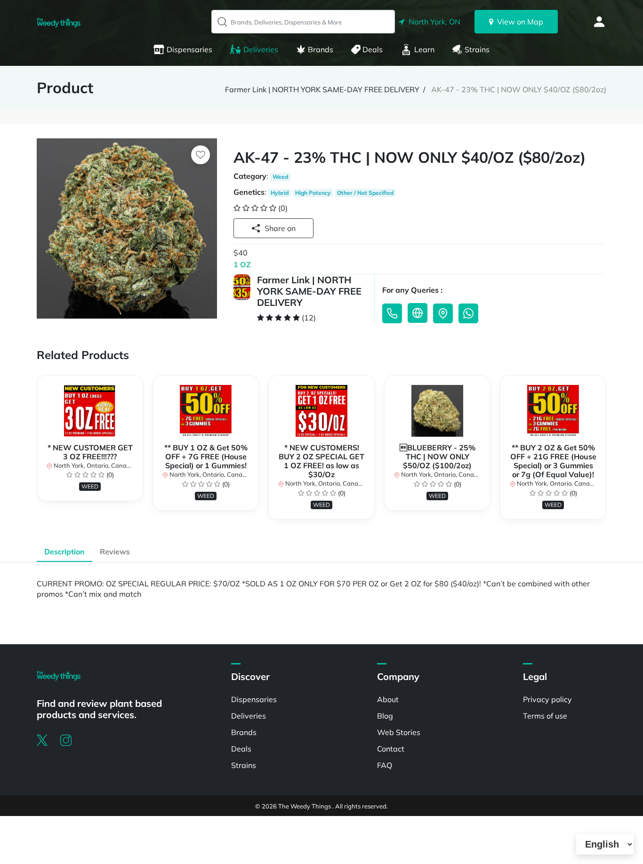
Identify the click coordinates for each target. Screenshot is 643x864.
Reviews (115, 551)
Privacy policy (547, 699)
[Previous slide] (36, 452)
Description (64, 551)
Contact (390, 748)
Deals (372, 49)
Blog (385, 715)
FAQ (384, 765)
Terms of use (545, 715)
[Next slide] (606, 452)
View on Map (518, 21)
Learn (424, 49)
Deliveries (260, 49)
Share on (280, 228)
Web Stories (398, 732)
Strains (477, 49)
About (388, 699)
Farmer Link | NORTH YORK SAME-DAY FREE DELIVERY (322, 89)
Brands (320, 49)
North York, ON (432, 21)
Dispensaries (189, 49)
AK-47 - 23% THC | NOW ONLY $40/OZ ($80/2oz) (518, 89)
